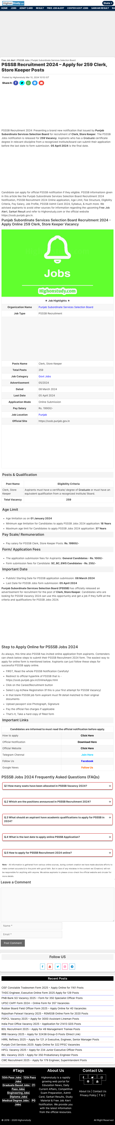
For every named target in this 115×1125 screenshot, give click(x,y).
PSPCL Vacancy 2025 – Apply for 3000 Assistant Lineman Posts (40, 1018)
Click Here (87, 735)
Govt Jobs (45, 376)
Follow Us (87, 767)
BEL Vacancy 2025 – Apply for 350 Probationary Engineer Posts (39, 1054)
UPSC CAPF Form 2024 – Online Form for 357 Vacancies (35, 1003)
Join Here (87, 754)
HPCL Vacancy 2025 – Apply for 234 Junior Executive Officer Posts (41, 1049)
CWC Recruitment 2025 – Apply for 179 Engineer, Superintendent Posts (44, 1060)
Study (13, 3)
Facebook (87, 761)
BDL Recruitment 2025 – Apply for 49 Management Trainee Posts (40, 1029)
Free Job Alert (55, 8)
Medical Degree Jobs (15, 1100)
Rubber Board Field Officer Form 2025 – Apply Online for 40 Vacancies (43, 1008)
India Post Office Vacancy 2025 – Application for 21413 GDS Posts (41, 1023)
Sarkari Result (100, 8)
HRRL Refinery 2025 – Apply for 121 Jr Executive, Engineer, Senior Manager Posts (50, 1039)
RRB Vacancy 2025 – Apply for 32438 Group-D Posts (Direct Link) (40, 1034)
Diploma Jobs (18, 1096)
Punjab (43, 414)
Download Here (87, 741)
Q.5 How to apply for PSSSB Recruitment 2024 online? (38, 852)
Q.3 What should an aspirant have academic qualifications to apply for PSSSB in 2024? (54, 819)
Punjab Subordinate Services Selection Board (66, 307)
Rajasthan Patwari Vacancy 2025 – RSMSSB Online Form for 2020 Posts (44, 1013)
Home (4, 8)
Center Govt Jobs (77, 8)
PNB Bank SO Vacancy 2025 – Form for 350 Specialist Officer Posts (42, 998)
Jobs (13, 8)
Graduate (89, 138)
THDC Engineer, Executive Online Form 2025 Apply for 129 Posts (40, 992)
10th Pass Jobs (12, 1077)
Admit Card (26, 8)
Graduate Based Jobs (16, 1085)
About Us (84, 1091)
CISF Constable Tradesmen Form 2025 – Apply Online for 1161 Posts (42, 987)
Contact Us (99, 1091)
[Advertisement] (57, 33)
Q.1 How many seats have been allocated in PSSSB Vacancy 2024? (45, 785)
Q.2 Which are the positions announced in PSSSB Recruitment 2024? (47, 801)
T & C (102, 1095)
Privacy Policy (88, 1095)
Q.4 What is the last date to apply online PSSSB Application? (42, 836)
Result (40, 8)
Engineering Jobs (18, 1092)
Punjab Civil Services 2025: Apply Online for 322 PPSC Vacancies (40, 1044)
